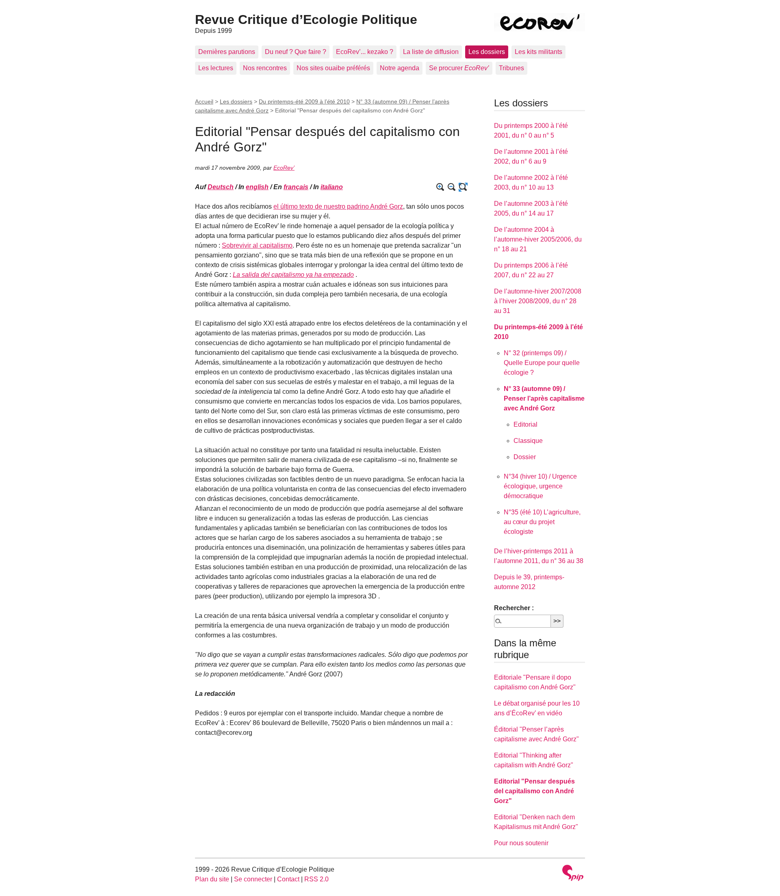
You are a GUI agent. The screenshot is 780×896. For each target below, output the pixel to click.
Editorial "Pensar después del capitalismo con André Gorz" (534, 791)
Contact (288, 879)
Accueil (204, 101)
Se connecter (253, 879)
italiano (332, 187)
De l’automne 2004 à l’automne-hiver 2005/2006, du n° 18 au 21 (538, 239)
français (296, 187)
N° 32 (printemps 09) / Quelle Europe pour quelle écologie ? (542, 363)
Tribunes (511, 68)
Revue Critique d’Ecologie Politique (306, 19)
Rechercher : (514, 608)
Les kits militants (538, 51)
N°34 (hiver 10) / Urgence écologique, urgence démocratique (540, 486)
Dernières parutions (226, 51)
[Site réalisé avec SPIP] (573, 874)
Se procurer (459, 68)
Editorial (525, 424)
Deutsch (221, 187)
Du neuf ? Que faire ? (295, 51)
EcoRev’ (284, 167)
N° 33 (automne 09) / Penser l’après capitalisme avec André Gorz (544, 398)
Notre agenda (399, 68)
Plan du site (212, 879)
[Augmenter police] (440, 187)
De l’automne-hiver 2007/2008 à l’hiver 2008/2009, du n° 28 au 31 (537, 301)
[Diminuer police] (452, 187)
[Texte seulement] (463, 187)
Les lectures (215, 68)
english (257, 187)
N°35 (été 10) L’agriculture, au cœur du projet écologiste (542, 522)
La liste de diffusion (431, 51)
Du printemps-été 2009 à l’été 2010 (304, 101)
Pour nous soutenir (521, 843)
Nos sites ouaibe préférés (333, 68)
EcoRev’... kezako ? (364, 51)
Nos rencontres (265, 68)
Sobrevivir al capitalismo (257, 245)
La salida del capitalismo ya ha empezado (293, 274)
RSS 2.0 (316, 879)
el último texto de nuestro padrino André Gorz (338, 206)
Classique (528, 440)
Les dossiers (486, 51)
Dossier (525, 456)
